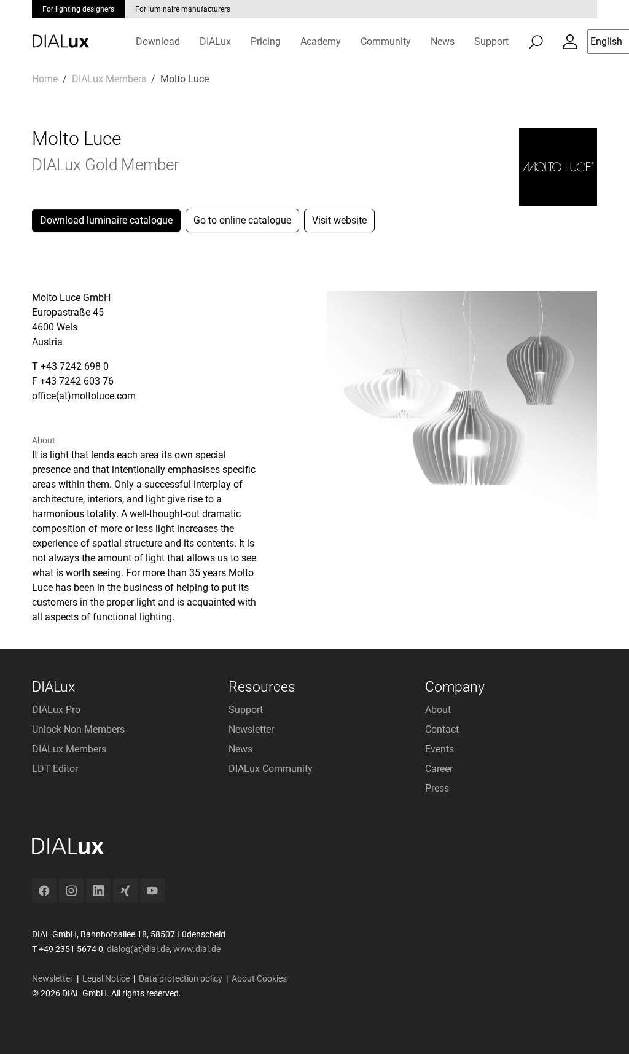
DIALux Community (271, 769)
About (438, 710)
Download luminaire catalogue (106, 220)
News (240, 749)
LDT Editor (55, 769)
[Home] (60, 32)
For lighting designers (78, 9)
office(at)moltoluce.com (84, 396)
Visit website (339, 220)
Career (439, 769)
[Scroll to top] (602, 1027)
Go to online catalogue (242, 220)
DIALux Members (69, 749)
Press (437, 788)
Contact (442, 729)
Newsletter (251, 729)
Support (246, 710)
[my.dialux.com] (570, 41)
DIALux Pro (56, 710)
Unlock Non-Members (78, 729)
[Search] (535, 41)
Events (439, 749)
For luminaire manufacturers (182, 9)
